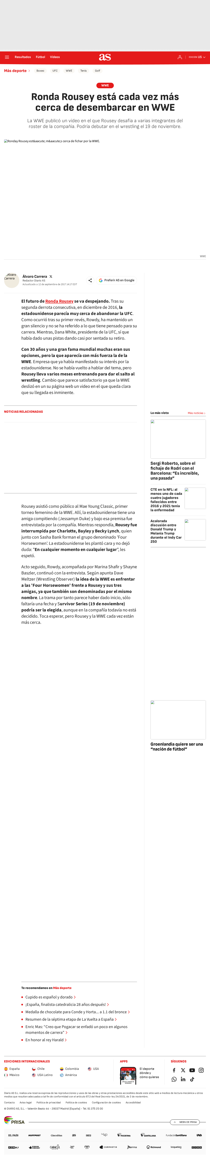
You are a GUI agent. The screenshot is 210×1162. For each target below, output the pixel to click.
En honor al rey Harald (44, 1040)
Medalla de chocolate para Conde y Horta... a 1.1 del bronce (76, 1012)
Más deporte (15, 70)
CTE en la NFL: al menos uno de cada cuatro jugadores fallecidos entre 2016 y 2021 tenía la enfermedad (166, 499)
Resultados (23, 57)
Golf (97, 70)
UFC (55, 70)
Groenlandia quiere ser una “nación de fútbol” (177, 746)
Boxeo (40, 70)
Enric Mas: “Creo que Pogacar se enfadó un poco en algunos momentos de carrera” (76, 1029)
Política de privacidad (49, 1102)
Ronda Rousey (59, 301)
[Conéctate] (179, 57)
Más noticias (195, 413)
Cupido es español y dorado (49, 997)
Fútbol (40, 57)
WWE (69, 70)
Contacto (9, 1102)
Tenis (83, 70)
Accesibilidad (133, 1102)
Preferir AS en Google (119, 280)
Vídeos (55, 57)
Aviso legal (26, 1102)
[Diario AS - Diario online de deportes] (105, 57)
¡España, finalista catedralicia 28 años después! (65, 1004)
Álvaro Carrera (35, 276)
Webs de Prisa (188, 1122)
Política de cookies (76, 1102)
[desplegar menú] (7, 57)
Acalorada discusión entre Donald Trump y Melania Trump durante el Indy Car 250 (166, 531)
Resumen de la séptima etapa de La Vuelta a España (69, 1019)
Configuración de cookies (106, 1102)
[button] (90, 280)
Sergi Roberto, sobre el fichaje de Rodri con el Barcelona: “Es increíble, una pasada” (175, 471)
